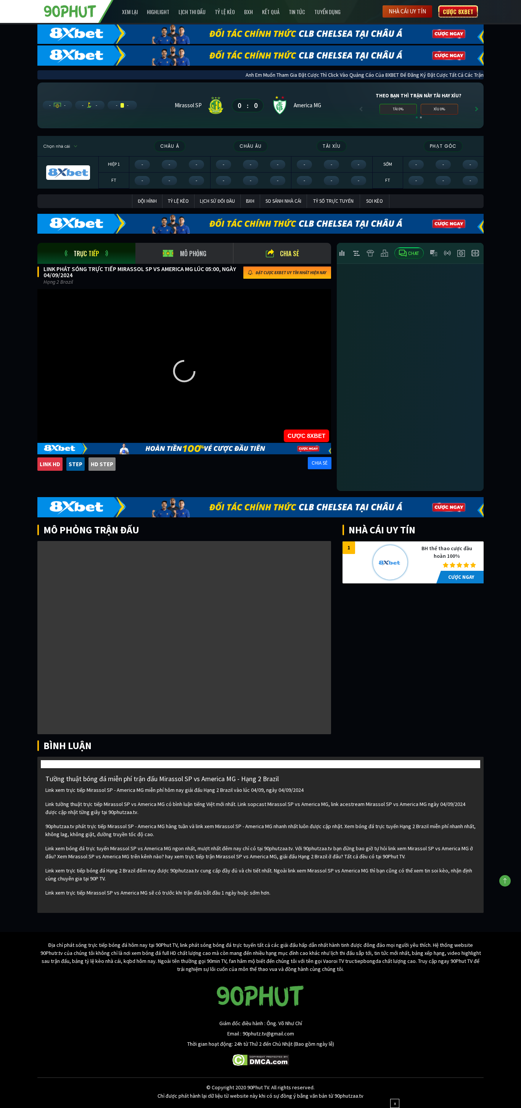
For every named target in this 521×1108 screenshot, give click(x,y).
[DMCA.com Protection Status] (260, 1059)
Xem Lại (130, 12)
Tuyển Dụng (327, 12)
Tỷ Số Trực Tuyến (333, 201)
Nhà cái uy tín (407, 11)
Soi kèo (374, 201)
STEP (75, 464)
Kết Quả (271, 12)
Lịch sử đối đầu (217, 201)
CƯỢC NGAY (461, 577)
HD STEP (102, 464)
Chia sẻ (289, 253)
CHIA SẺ (320, 463)
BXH (248, 12)
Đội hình (147, 201)
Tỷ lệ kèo (225, 12)
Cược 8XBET (458, 11)
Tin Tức (297, 12)
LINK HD (50, 464)
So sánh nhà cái (283, 201)
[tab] (86, 253)
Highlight (158, 12)
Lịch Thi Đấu (192, 12)
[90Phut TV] (70, 10)
